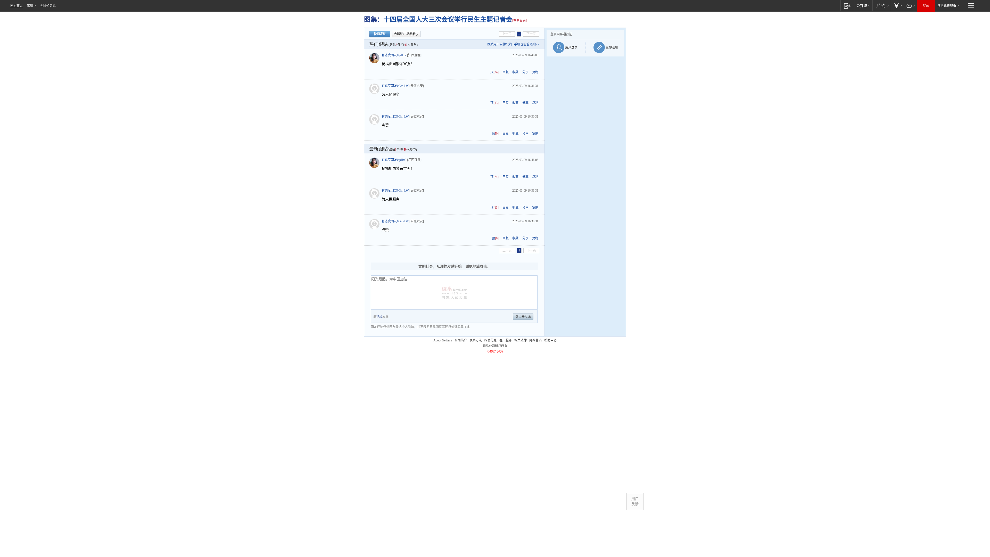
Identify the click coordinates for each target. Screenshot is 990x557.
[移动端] (847, 5)
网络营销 (535, 340)
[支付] (897, 5)
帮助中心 (550, 340)
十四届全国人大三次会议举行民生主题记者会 (447, 19)
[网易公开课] (863, 5)
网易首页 (16, 5)
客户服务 (505, 340)
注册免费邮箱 (946, 5)
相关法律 (520, 340)
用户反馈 (635, 501)
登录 (926, 5)
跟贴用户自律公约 (499, 44)
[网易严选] (881, 5)
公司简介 (461, 340)
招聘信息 (490, 340)
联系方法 (475, 340)
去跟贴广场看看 (405, 34)
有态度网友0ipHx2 (394, 55)
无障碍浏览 (48, 5)
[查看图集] (519, 20)
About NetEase (442, 340)
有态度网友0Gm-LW (395, 86)
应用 (30, 5)
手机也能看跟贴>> (526, 44)
